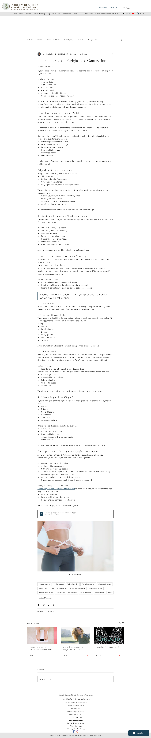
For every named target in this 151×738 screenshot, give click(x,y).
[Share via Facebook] (38, 605)
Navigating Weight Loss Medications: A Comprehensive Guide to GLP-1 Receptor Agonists (41, 648)
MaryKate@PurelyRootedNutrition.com (76, 699)
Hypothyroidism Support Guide (108, 647)
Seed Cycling (68, 40)
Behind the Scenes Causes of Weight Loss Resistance (73, 648)
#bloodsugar (72, 592)
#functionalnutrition (88, 584)
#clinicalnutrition (72, 584)
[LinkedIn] (130, 14)
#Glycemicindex (85, 592)
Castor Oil (81, 40)
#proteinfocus (99, 592)
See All (121, 623)
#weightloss (60, 592)
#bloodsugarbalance (46, 592)
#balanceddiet (59, 584)
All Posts (30, 40)
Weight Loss (92, 40)
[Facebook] (124, 14)
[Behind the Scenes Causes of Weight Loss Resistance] (75, 635)
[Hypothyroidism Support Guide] (109, 635)
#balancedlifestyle (104, 584)
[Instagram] (127, 14)
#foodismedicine (44, 584)
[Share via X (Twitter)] (43, 605)
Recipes (40, 40)
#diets (110, 592)
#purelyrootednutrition (77, 588)
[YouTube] (133, 14)
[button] (121, 40)
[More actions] (112, 54)
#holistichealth (44, 588)
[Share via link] (54, 605)
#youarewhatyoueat (95, 588)
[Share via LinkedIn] (49, 605)
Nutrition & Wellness (53, 40)
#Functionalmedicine (59, 588)
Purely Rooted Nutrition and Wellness (76, 694)
